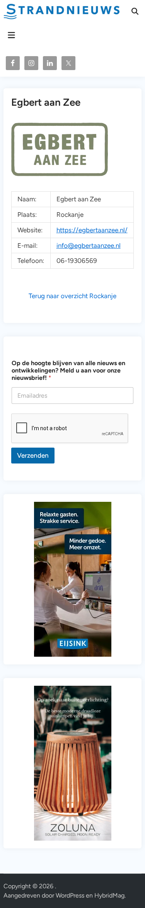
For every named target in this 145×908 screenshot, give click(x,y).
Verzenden (33, 455)
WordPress (70, 895)
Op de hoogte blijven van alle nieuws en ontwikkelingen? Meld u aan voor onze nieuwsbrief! (68, 370)
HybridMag (109, 895)
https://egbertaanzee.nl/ (92, 230)
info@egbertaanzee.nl (88, 245)
